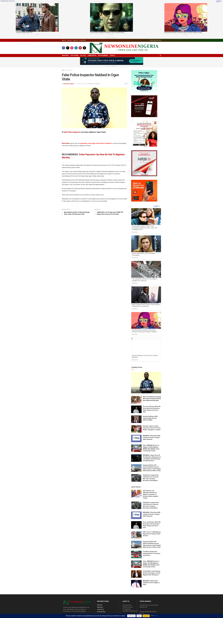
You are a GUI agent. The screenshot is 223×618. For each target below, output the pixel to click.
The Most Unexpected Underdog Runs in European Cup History (151, 553)
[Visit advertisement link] (111, 61)
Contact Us (75, 40)
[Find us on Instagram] (72, 47)
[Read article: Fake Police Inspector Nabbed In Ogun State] (146, 382)
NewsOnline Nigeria (68, 83)
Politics (83, 55)
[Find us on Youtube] (80, 47)
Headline (97, 83)
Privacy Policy (82, 40)
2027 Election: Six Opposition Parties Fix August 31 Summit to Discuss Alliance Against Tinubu (150, 494)
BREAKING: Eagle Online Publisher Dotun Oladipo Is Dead (151, 582)
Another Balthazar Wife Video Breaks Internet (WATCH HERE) (150, 418)
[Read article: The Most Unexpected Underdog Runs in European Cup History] (136, 554)
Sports (112, 55)
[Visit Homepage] (123, 48)
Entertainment (103, 55)
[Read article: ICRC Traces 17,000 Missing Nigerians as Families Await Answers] (136, 535)
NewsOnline (66, 143)
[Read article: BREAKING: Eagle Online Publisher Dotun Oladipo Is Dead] (136, 583)
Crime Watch (92, 55)
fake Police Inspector (72, 132)
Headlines (65, 55)
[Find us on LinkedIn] (76, 47)
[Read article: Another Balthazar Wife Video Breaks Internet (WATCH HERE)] (136, 419)
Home (63, 70)
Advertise (69, 40)
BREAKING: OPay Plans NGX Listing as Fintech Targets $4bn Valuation (151, 437)
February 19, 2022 (81, 83)
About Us (64, 40)
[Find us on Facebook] (63, 47)
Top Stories (74, 55)
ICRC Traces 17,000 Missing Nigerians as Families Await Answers (151, 533)
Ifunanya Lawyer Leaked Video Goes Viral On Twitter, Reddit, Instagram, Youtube (152, 427)
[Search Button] (160, 55)
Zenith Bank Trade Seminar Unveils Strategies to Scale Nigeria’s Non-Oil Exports (151, 573)
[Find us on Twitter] (67, 47)
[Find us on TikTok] (84, 47)
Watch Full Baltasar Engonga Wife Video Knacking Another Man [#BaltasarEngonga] (152, 398)
